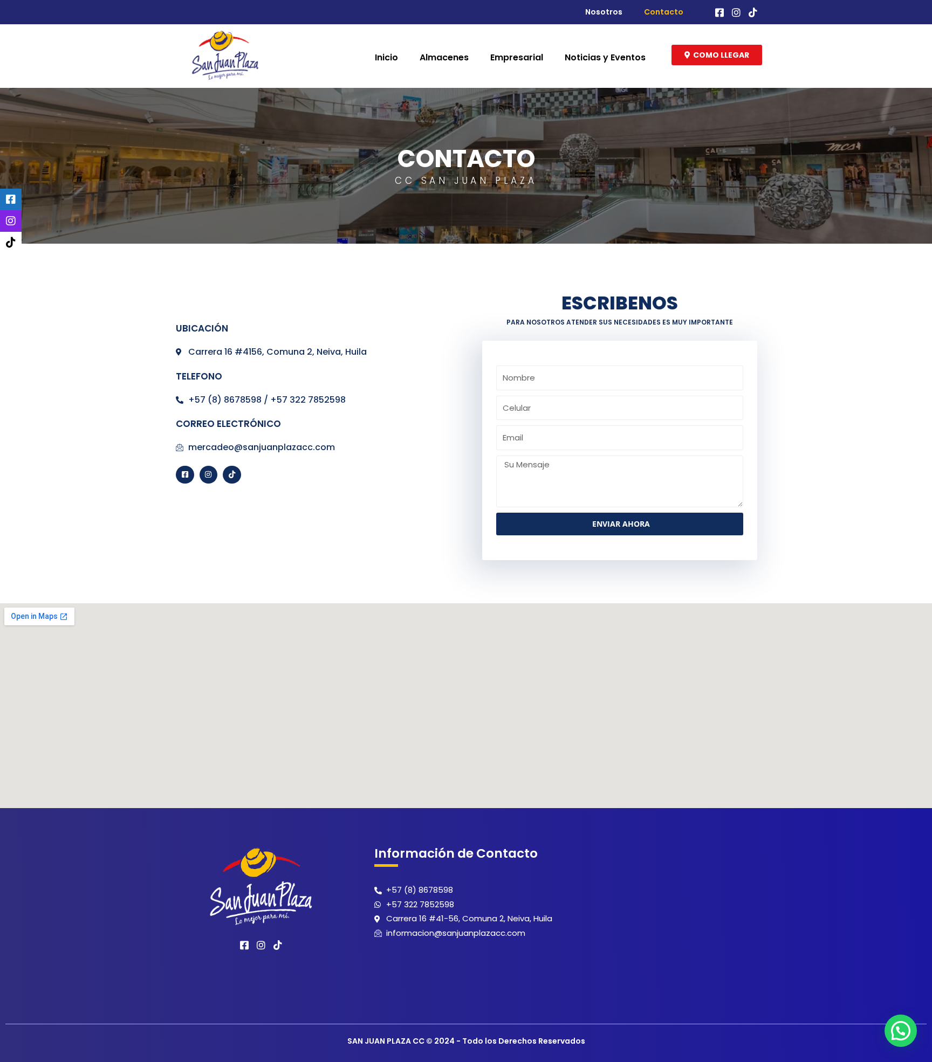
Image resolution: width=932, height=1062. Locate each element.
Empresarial (516, 57)
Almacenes (444, 57)
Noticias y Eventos (605, 57)
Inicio (386, 57)
